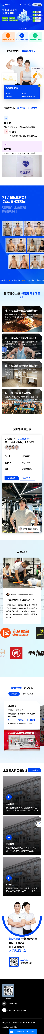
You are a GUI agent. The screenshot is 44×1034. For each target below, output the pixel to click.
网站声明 (5, 1027)
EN (25, 4)
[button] (18, 28)
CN (20, 4)
